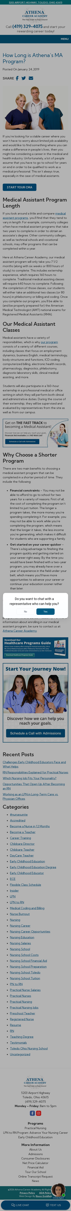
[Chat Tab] (35, 605)
